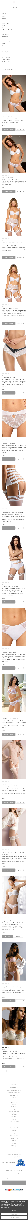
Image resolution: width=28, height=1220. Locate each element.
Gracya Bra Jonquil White (9, 1051)
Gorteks (14, 1140)
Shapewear (14, 1123)
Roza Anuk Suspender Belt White (12, 242)
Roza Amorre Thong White (10, 586)
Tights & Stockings (14, 1121)
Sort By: (4, 69)
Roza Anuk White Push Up (10, 308)
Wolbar (3, 43)
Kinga (14, 1133)
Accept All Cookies (14, 1217)
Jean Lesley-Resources (14, 1092)
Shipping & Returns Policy (14, 1090)
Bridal (14, 1108)
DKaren (4, 16)
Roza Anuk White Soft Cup (10, 718)
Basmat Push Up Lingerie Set (11, 179)
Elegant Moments (14, 1135)
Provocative (5, 36)
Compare (20, 129)
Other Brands (5, 34)
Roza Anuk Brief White (8, 443)
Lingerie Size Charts (14, 1089)
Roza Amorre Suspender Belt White (13, 512)
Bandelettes (5, 21)
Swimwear (14, 1118)
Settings (14, 1210)
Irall (3, 27)
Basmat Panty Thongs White (10, 119)
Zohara (14, 1143)
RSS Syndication (14, 1095)
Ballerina (4, 18)
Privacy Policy (14, 1094)
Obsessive (4, 32)
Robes (14, 1119)
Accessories (14, 1104)
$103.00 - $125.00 (6, 64)
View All (14, 1147)
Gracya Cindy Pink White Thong (11, 987)
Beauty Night (5, 23)
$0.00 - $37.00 (5, 55)
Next (24, 1071)
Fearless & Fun (14, 1138)
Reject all (14, 1214)
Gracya (3, 25)
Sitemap (14, 1097)
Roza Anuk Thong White (9, 652)
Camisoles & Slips (14, 1111)
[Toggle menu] (2, 2)
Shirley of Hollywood (7, 41)
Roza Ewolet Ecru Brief (9, 377)
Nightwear (14, 1116)
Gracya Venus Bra (7, 921)
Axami (14, 1132)
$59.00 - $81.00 (6, 59)
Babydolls (14, 1114)
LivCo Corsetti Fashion (8, 29)
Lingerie (14, 1109)
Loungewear (14, 1113)
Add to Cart (7, 936)
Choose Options (8, 129)
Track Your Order (14, 1087)
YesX (3, 45)
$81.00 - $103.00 (6, 61)
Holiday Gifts (14, 1106)
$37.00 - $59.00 (6, 57)
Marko (14, 1130)
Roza (3, 38)
